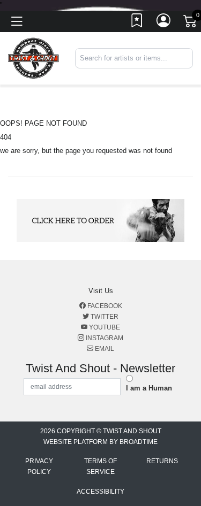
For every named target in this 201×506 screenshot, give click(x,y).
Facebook (104, 306)
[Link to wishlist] (137, 23)
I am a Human (149, 388)
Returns (162, 461)
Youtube (103, 327)
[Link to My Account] (164, 23)
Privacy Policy (39, 466)
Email (103, 348)
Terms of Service (100, 466)
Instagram (103, 338)
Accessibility (100, 491)
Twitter (103, 316)
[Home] (33, 58)
